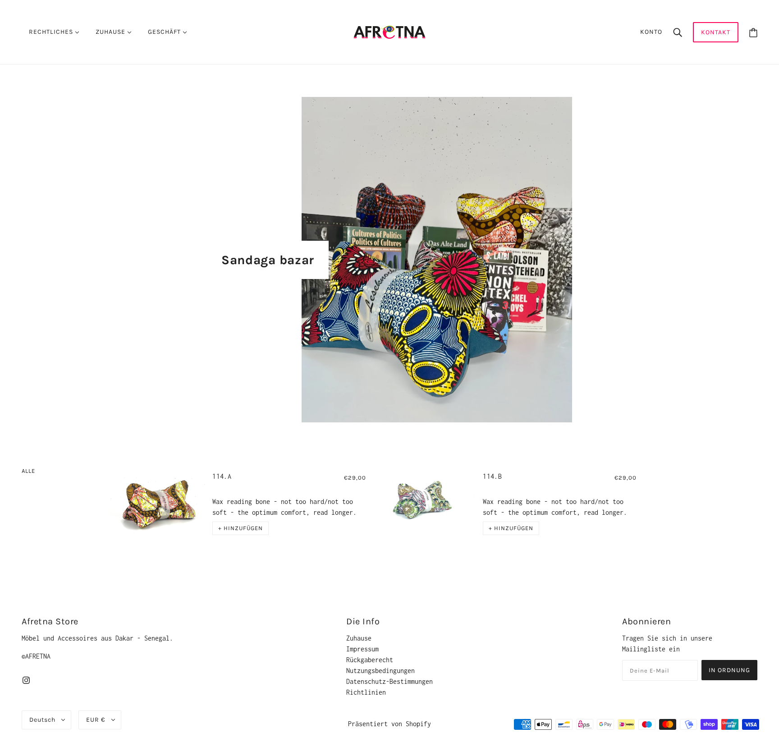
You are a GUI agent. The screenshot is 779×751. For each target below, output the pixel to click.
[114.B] (428, 504)
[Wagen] (753, 32)
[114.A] (157, 504)
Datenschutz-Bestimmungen (389, 681)
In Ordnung (729, 670)
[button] (240, 528)
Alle (28, 470)
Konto (651, 32)
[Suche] (677, 32)
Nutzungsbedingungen (380, 670)
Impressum (362, 649)
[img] (26, 680)
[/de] (389, 31)
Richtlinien (366, 692)
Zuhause (358, 638)
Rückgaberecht (369, 660)
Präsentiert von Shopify (389, 724)
